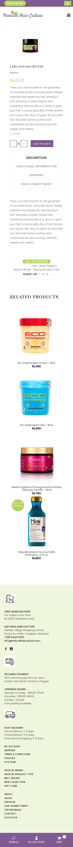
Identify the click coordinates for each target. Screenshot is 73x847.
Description (36, 157)
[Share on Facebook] (39, 274)
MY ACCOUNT (36, 842)
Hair (34, 265)
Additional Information (36, 166)
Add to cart (41, 143)
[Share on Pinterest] (47, 274)
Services (9, 801)
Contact (10, 813)
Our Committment (36, 184)
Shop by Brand (22, 269)
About (8, 794)
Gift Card (10, 785)
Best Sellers (12, 778)
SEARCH (13, 842)
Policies (9, 758)
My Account (12, 746)
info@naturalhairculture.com (22, 641)
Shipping (37, 175)
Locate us (11, 817)
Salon (8, 798)
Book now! (15, 3)
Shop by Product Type (46, 269)
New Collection (14, 782)
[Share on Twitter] (43, 274)
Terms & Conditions (17, 754)
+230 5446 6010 (14, 637)
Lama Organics (48, 265)
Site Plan (10, 762)
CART (60, 839)
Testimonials (12, 809)
